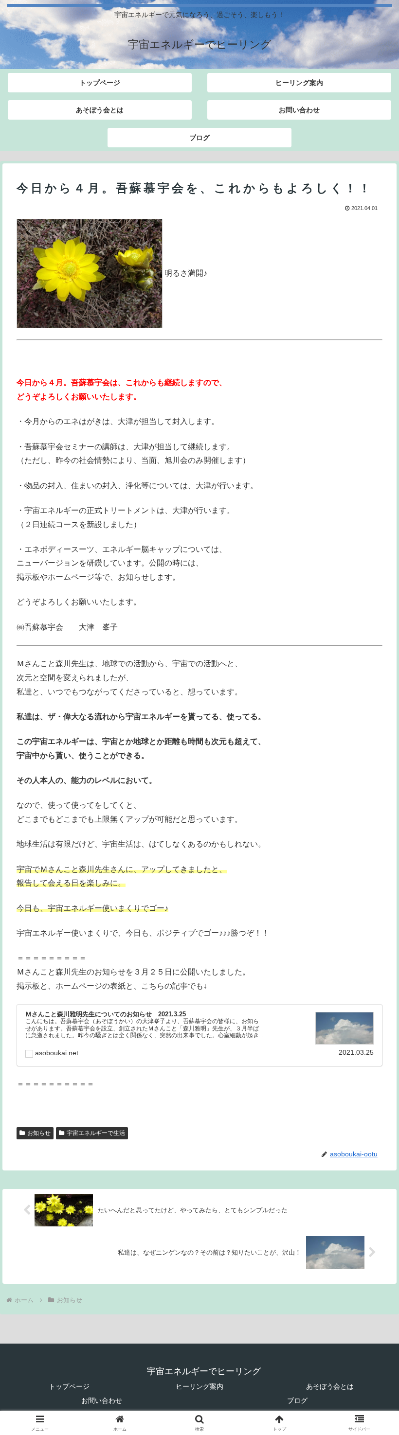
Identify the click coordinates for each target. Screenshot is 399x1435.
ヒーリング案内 (199, 1386)
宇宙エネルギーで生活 (96, 1133)
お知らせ (39, 1133)
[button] (369, 1248)
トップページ (69, 1386)
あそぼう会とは (330, 1386)
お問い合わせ (101, 1400)
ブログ (297, 1400)
